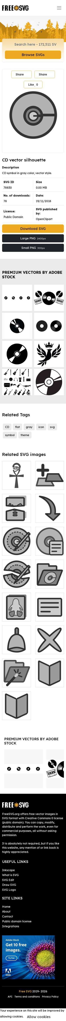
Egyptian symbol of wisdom (16, 481)
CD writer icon (15, 550)
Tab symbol (46, 485)
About (6, 911)
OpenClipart (44, 219)
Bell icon (11, 649)
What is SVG (10, 875)
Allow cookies (39, 1017)
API (10, 996)
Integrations (10, 926)
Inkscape (8, 870)
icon (41, 427)
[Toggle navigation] (59, 8)
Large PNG (33, 238)
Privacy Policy (50, 996)
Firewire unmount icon (16, 515)
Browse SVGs (33, 54)
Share (20, 74)
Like (33, 84)
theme (25, 435)
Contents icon (48, 682)
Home (6, 906)
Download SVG (33, 228)
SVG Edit (8, 880)
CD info (44, 550)
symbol (10, 435)
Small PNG (33, 248)
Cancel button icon (49, 647)
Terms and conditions (27, 996)
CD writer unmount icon (16, 581)
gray (29, 427)
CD (7, 427)
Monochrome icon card (16, 614)
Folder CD (46, 583)
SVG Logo (9, 889)
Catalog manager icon (16, 680)
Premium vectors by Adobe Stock (32, 274)
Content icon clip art (16, 713)
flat (17, 427)
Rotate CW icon (49, 515)
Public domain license (17, 921)
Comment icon (48, 616)
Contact (7, 916)
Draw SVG (9, 885)
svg (52, 427)
